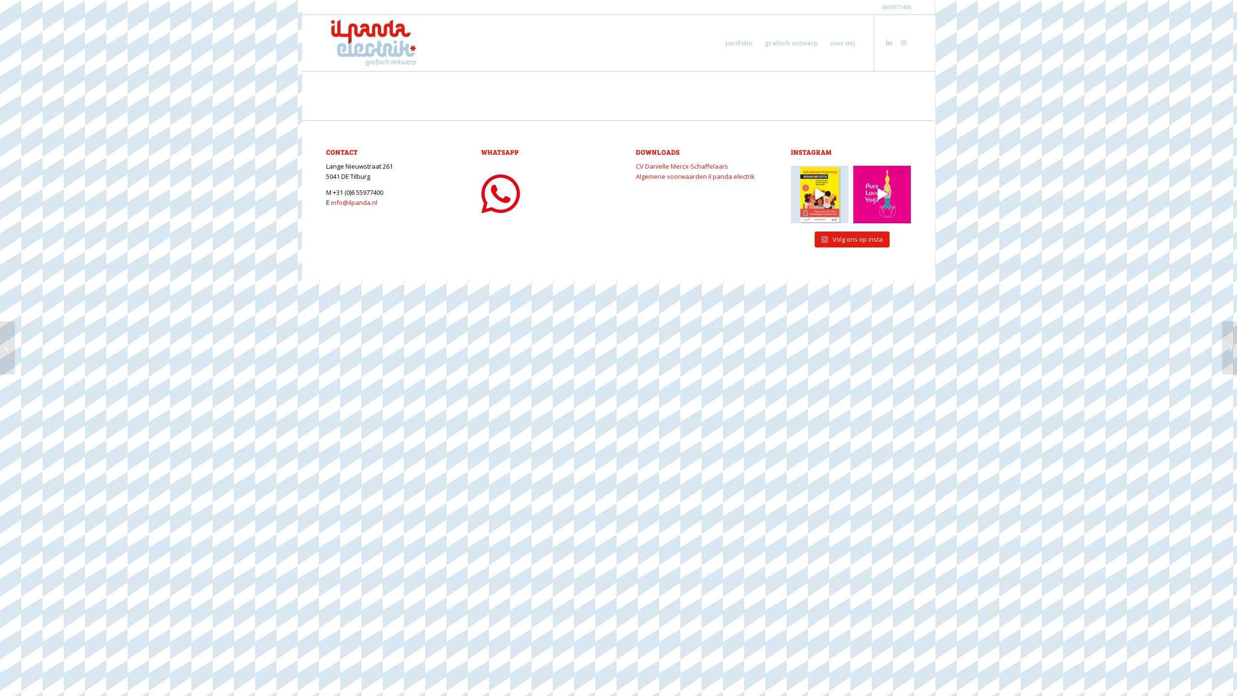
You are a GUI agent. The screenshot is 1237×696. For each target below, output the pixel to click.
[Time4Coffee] (7, 348)
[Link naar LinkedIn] (889, 42)
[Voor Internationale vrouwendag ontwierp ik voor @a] (820, 194)
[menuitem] (739, 43)
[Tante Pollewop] (1229, 348)
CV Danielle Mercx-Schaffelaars (682, 166)
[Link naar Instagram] (903, 42)
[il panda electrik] (373, 43)
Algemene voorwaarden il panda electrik (695, 176)
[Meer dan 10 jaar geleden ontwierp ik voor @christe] (882, 194)
